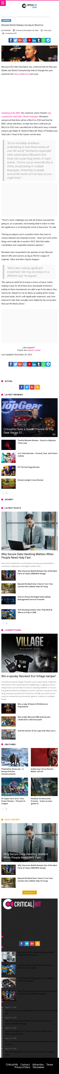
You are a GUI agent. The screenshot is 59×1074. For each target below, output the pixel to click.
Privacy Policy (22, 1067)
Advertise (38, 1064)
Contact (25, 1064)
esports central (33, 350)
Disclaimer (38, 1067)
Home (3, 17)
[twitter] (15, 40)
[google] (20, 40)
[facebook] (11, 40)
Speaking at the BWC (11, 113)
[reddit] (25, 40)
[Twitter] (26, 387)
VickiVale (7, 30)
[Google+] (32, 387)
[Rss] (37, 387)
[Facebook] (21, 387)
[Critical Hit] (29, 3)
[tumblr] (38, 40)
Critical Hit (12, 1064)
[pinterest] (29, 40)
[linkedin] (34, 40)
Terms (49, 1064)
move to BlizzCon (21, 74)
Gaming (12, 17)
